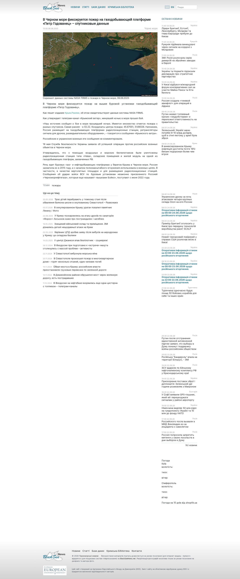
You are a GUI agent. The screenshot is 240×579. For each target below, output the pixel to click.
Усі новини (191, 445)
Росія (194, 55)
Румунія (193, 41)
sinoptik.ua (191, 502)
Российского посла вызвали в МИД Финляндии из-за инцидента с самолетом (178, 424)
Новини (75, 7)
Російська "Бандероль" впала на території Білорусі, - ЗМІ (179, 358)
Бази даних (98, 7)
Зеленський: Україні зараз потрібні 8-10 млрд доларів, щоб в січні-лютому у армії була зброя (179, 134)
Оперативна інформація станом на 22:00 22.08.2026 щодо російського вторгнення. (179, 280)
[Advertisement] (140, 235)
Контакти (137, 550)
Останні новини (172, 19)
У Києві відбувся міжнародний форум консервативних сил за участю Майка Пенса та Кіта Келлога (178, 88)
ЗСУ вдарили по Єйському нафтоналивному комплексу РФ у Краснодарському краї (179, 370)
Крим (194, 143)
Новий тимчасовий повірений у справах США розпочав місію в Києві (179, 239)
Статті (85, 7)
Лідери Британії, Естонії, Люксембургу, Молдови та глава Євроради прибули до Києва (177, 32)
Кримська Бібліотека (121, 7)
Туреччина (192, 288)
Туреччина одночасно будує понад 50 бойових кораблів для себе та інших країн (179, 293)
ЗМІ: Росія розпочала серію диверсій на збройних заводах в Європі (178, 60)
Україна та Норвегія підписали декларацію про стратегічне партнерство (178, 74)
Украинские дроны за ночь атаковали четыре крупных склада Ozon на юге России (177, 199)
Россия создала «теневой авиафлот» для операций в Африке (176, 103)
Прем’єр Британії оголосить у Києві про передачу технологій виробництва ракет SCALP (179, 226)
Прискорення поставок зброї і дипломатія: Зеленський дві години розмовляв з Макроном (179, 384)
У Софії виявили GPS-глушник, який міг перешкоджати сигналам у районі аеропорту (178, 397)
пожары (56, 185)
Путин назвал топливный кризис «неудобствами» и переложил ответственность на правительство (179, 118)
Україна (194, 25)
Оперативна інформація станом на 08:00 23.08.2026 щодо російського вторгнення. (179, 266)
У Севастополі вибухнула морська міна (75, 253)
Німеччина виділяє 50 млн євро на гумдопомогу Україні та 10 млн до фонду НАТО (179, 411)
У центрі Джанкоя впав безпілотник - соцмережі (81, 240)
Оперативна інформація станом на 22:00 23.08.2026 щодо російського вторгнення (179, 253)
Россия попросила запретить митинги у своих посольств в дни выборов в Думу (178, 437)
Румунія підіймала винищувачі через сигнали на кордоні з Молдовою (178, 47)
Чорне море (151, 28)
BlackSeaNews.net (128, 559)
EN (172, 7)
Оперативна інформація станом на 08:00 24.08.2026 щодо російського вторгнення (179, 213)
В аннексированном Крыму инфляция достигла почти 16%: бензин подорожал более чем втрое (179, 150)
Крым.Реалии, (72, 112)
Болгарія (193, 392)
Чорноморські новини (89, 556)
